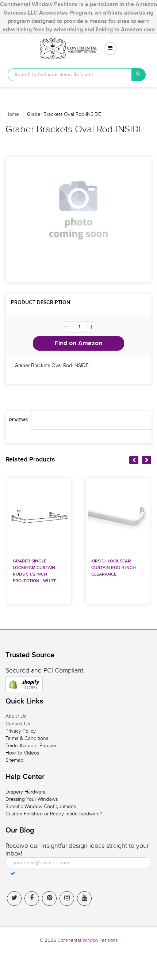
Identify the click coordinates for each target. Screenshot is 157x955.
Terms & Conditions (26, 738)
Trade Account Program (31, 745)
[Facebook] (31, 898)
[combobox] (70, 74)
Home (12, 114)
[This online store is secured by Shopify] (24, 684)
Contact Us (17, 724)
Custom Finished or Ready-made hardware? (53, 814)
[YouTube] (84, 898)
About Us (15, 716)
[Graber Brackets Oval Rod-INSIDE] (78, 210)
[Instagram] (67, 898)
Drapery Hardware (25, 792)
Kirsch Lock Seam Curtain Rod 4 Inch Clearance (113, 568)
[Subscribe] (12, 873)
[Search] (139, 74)
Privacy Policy (20, 731)
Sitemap (14, 760)
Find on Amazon (78, 343)
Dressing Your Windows (31, 799)
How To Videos (22, 753)
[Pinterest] (49, 898)
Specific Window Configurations (40, 806)
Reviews (18, 420)
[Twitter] (14, 898)
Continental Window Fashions (87, 940)
